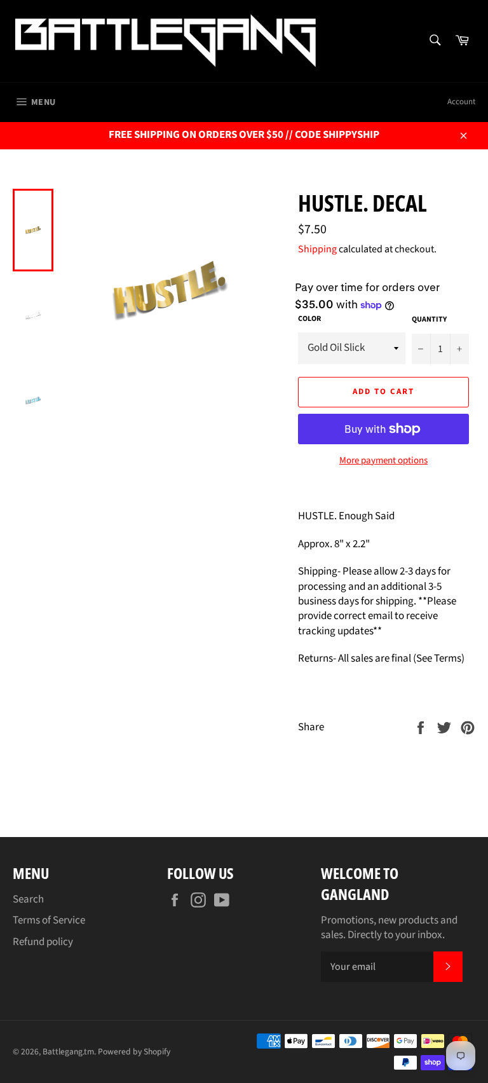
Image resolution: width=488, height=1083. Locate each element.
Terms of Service (49, 920)
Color (309, 319)
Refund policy (43, 942)
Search (28, 899)
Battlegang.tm (68, 1052)
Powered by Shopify (134, 1052)
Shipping (317, 249)
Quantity (429, 320)
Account (461, 101)
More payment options (383, 460)
